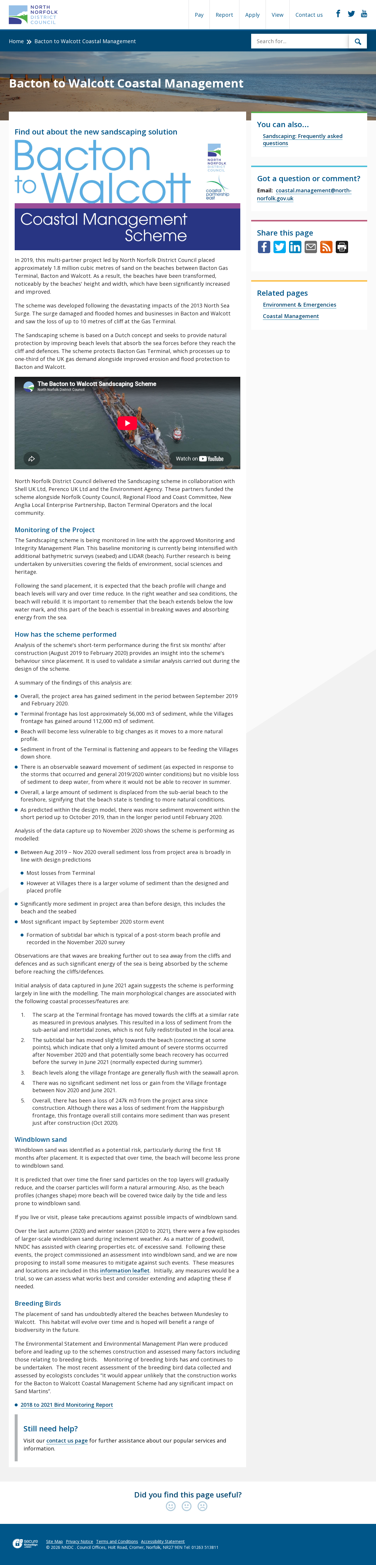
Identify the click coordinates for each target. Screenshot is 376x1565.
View (277, 14)
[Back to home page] (33, 14)
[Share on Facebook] (264, 251)
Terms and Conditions (117, 1541)
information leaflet (125, 1270)
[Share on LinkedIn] (295, 251)
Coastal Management (291, 316)
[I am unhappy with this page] (202, 1507)
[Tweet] (279, 251)
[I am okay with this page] (188, 1507)
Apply (252, 14)
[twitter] (351, 14)
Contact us (309, 14)
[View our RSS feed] (326, 251)
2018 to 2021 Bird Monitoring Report (67, 1404)
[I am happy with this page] (172, 1507)
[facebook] (338, 14)
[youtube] (364, 14)
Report (224, 14)
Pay (199, 14)
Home (16, 41)
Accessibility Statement (163, 1541)
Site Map (54, 1541)
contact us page (67, 1440)
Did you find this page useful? (188, 1494)
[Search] (358, 41)
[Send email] (311, 251)
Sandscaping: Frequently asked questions (303, 139)
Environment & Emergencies (299, 304)
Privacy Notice (79, 1541)
